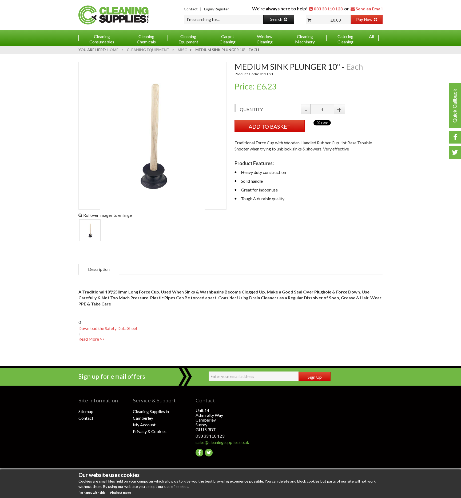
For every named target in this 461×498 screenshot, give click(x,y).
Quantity (251, 109)
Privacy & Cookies (149, 431)
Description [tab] (99, 269)
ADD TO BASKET (270, 126)
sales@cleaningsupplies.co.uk (222, 442)
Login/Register (216, 9)
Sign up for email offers (111, 376)
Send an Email (369, 8)
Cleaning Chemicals (146, 39)
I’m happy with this (91, 493)
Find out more (120, 493)
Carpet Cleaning (228, 39)
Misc (182, 49)
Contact (191, 9)
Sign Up (315, 376)
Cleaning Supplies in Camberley (151, 415)
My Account (144, 424)
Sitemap (85, 411)
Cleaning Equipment (188, 39)
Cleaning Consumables (101, 39)
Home (112, 49)
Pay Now (365, 19)
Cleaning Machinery (305, 39)
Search (277, 19)
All (371, 36)
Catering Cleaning (345, 39)
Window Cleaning (265, 39)
